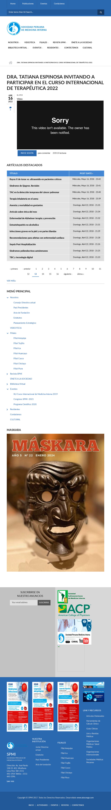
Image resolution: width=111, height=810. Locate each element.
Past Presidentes (21, 308)
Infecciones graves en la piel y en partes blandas (33, 231)
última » (80, 274)
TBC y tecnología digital (21, 257)
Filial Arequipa (20, 338)
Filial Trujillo (19, 343)
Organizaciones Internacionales (92, 753)
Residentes (52, 48)
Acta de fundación (43, 765)
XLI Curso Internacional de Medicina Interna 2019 (36, 394)
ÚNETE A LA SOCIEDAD (81, 43)
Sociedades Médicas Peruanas (94, 761)
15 (50, 274)
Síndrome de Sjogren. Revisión (24, 186)
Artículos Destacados (95, 716)
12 (28, 274)
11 (100, 269)
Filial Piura (18, 369)
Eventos (43, 4)
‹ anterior (26, 269)
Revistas (65, 805)
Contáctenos (59, 4)
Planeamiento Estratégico (25, 323)
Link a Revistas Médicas (92, 735)
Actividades (42, 805)
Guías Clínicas (92, 729)
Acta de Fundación (22, 313)
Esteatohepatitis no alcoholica (24, 225)
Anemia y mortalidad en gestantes (26, 205)
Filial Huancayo (20, 354)
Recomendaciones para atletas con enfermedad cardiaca (37, 238)
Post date (86, 173)
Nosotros (13, 43)
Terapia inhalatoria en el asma (24, 199)
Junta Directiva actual (42, 748)
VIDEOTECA (29, 43)
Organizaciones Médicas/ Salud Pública (92, 744)
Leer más (10, 781)
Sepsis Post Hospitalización (23, 244)
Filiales (43, 43)
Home (12, 4)
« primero (14, 269)
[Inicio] (27, 28)
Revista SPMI (59, 43)
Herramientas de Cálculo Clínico (93, 722)
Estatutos (18, 318)
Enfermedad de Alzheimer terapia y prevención (32, 218)
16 (57, 274)
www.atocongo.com (85, 798)
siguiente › (68, 274)
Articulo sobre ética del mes (23, 212)
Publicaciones (28, 4)
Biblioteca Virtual (17, 48)
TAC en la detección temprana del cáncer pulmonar (34, 192)
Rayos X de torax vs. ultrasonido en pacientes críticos (35, 179)
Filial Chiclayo (20, 364)
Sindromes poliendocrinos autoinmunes (29, 251)
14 (43, 274)
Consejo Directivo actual (24, 303)
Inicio (10, 62)
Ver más (11, 281)
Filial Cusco (19, 359)
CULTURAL (87, 48)
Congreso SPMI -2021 (24, 399)
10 (93, 269)
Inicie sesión (27, 153)
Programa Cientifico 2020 (25, 404)
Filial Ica (17, 348)
